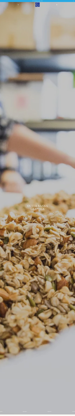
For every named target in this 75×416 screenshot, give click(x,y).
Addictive (49, 412)
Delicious (25, 412)
